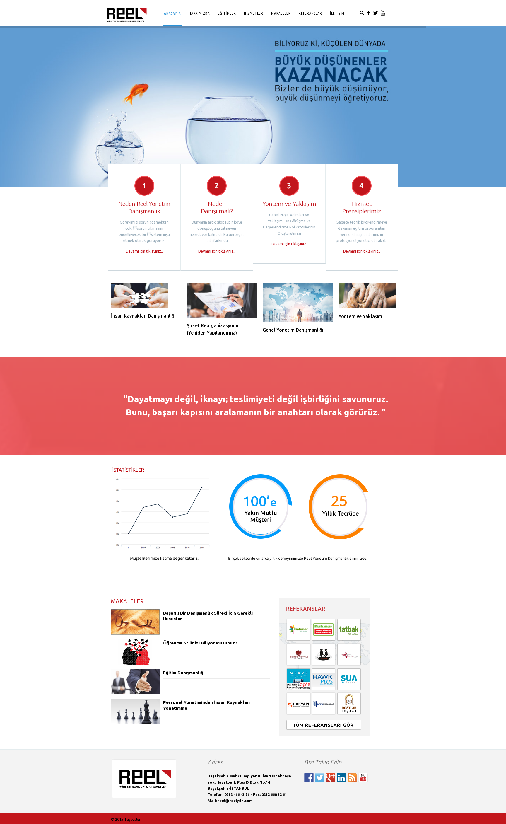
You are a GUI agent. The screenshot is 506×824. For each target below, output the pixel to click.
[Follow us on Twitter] (319, 777)
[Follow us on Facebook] (309, 777)
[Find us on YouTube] (363, 777)
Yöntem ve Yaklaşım (360, 316)
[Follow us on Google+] (330, 777)
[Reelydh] (126, 9)
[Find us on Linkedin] (341, 777)
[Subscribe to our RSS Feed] (352, 777)
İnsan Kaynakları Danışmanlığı (143, 315)
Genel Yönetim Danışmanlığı (293, 329)
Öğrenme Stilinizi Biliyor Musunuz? (200, 642)
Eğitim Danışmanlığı (183, 672)
